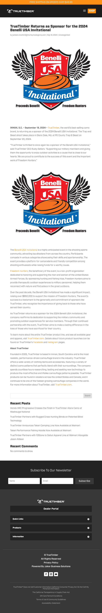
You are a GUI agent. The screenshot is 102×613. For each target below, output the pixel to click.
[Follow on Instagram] (51, 574)
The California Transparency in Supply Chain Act (51, 592)
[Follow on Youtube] (56, 574)
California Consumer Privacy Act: (64, 587)
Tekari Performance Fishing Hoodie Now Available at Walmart (40, 430)
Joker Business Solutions (57, 566)
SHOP (92, 10)
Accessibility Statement (51, 603)
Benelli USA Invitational (25, 250)
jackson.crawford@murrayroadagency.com (29, 35)
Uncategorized (64, 35)
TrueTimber (53, 127)
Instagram (53, 342)
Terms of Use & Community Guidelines (51, 599)
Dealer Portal (51, 508)
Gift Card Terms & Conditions (51, 596)
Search (87, 396)
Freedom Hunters (19, 271)
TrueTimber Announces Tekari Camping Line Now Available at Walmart (45, 425)
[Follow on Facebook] (46, 574)
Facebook (38, 342)
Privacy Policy (51, 562)
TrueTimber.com (35, 338)
